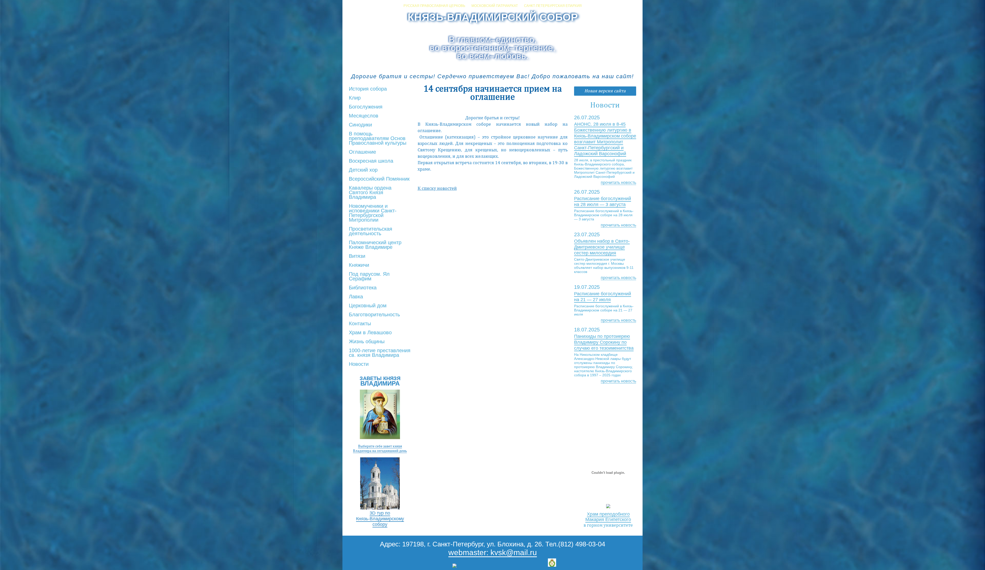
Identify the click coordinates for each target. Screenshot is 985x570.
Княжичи (359, 265)
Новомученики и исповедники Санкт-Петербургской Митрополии (373, 213)
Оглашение (362, 152)
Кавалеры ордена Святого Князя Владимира (370, 192)
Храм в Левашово (370, 332)
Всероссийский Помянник (379, 179)
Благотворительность (374, 314)
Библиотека (363, 287)
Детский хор (363, 170)
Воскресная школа (371, 161)
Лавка (356, 296)
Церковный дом (368, 305)
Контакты (360, 323)
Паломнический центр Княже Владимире (375, 245)
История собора (368, 89)
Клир (355, 98)
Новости (359, 364)
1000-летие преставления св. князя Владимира (379, 353)
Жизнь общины (367, 341)
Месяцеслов (363, 116)
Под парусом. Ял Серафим (369, 276)
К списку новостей (437, 188)
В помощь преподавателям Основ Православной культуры (377, 138)
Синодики (360, 124)
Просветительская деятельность (370, 231)
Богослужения (365, 107)
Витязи (357, 256)
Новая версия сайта (605, 90)
